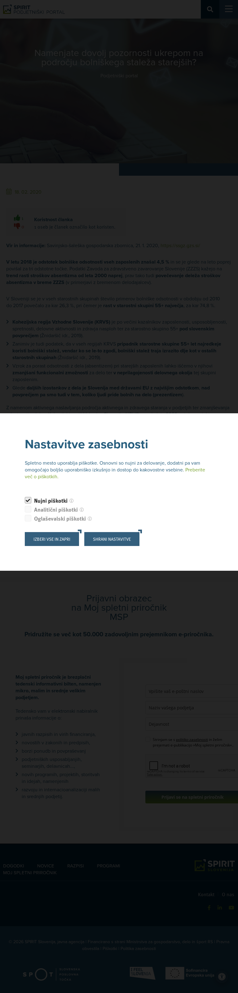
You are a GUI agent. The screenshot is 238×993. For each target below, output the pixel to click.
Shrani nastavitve (112, 539)
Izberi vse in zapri (51, 539)
